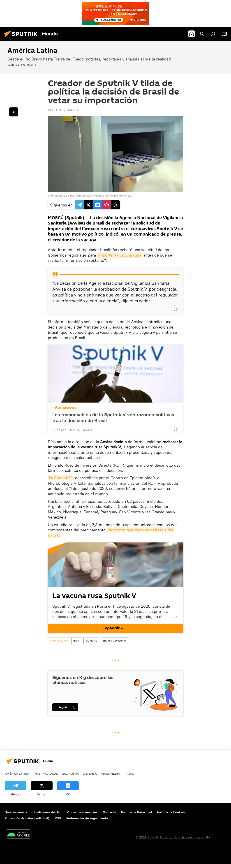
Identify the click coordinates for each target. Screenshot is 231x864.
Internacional (65, 407)
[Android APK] (18, 834)
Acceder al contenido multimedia (112, 195)
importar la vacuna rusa (119, 255)
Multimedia (110, 773)
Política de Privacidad (136, 812)
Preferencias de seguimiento (87, 818)
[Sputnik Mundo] (22, 38)
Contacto (109, 812)
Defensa (90, 773)
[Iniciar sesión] (201, 33)
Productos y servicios (82, 812)
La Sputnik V (60, 477)
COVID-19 (91, 640)
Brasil (76, 640)
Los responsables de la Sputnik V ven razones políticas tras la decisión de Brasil (113, 417)
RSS (58, 818)
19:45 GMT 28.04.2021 (64, 110)
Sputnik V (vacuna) (114, 640)
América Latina (59, 640)
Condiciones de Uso (46, 812)
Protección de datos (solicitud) (27, 818)
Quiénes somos (16, 812)
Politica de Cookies (171, 812)
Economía (70, 773)
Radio (129, 773)
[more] (176, 309)
